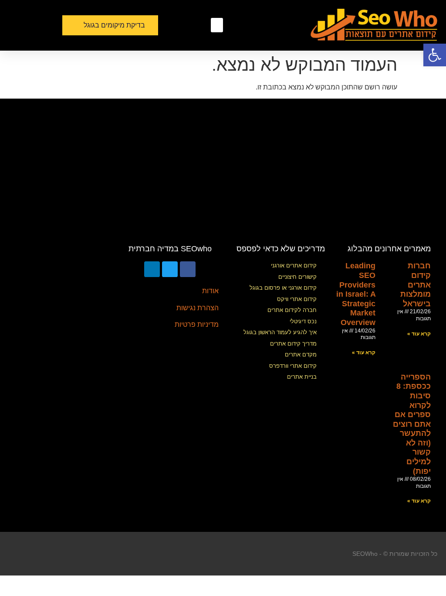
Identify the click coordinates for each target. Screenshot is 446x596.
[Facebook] (188, 269)
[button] (217, 25)
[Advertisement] (223, 175)
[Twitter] (170, 269)
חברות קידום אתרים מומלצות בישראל (415, 284)
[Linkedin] (152, 269)
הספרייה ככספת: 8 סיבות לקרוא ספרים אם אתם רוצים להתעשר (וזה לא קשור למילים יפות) (412, 424)
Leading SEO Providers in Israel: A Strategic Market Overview (355, 294)
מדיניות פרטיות (197, 324)
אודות (210, 291)
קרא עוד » (419, 334)
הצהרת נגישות (197, 308)
